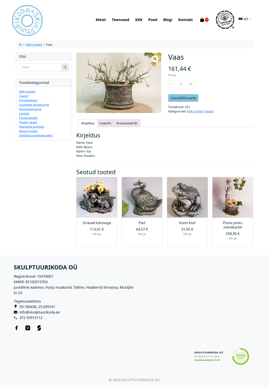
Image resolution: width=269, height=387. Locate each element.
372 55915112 (30, 317)
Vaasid (23, 96)
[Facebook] (16, 328)
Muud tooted (28, 131)
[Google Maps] (16, 306)
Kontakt (185, 19)
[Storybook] (39, 328)
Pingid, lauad (28, 122)
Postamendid (28, 118)
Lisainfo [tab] (105, 123)
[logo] (27, 19)
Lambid (24, 114)
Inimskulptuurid (30, 109)
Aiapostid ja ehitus (31, 127)
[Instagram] (28, 328)
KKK (138, 19)
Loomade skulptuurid (34, 105)
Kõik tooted (34, 45)
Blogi (167, 19)
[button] (155, 59)
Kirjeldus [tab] (87, 123)
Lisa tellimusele (183, 97)
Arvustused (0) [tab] (126, 123)
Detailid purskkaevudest (36, 135)
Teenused (120, 19)
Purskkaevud (28, 100)
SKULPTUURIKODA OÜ (208, 352)
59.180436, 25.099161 (37, 306)
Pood (152, 19)
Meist (101, 19)
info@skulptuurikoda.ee (39, 312)
